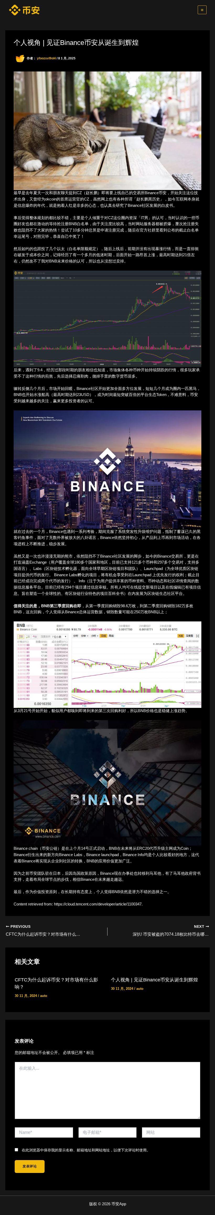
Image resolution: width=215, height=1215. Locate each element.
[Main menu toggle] (202, 10)
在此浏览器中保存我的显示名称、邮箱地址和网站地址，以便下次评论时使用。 (86, 1150)
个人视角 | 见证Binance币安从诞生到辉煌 (154, 979)
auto (43, 996)
